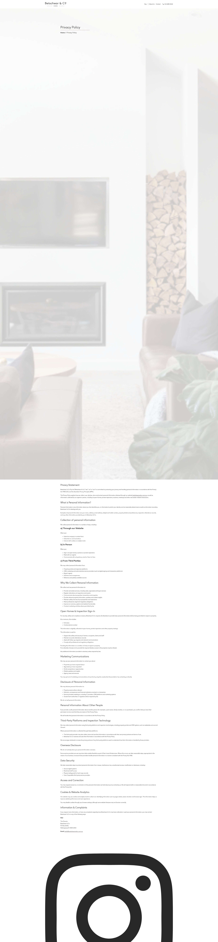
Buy (146, 4)
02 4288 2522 (168, 4)
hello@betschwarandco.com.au (74, 831)
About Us (151, 4)
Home (62, 33)
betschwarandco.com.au (140, 495)
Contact (158, 4)
